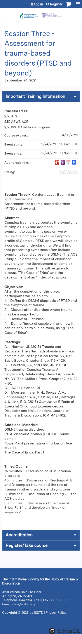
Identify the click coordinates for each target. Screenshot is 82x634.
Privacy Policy (56, 612)
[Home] (41, 14)
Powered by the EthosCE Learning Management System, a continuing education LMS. (64, 631)
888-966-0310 (60, 600)
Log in (38, 4)
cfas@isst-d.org (23, 604)
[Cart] (68, 6)
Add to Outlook (74, 162)
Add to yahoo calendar (63, 162)
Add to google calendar (57, 162)
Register (56, 4)
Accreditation (19, 534)
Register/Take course (27, 545)
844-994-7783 (29, 600)
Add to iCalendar (68, 162)
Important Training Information (35, 96)
